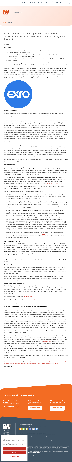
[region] (14, 448)
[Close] (25, 437)
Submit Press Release (59, 2)
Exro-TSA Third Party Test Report (54, 183)
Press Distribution (31, 3)
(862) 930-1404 (11, 407)
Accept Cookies (14, 449)
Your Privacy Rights (14, 456)
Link (37, 208)
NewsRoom (41, 3)
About (23, 3)
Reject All (14, 452)
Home (4, 22)
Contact (48, 3)
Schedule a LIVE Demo (57, 407)
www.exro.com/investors (33, 300)
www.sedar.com (47, 341)
